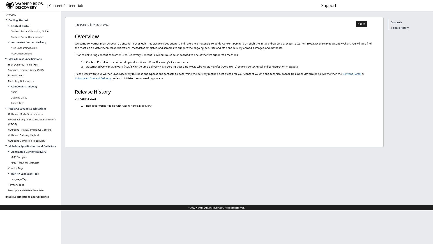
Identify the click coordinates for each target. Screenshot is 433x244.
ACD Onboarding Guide (24, 47)
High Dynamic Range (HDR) (23, 64)
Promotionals (16, 75)
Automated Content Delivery (93, 78)
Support (328, 5)
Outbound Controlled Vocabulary (26, 140)
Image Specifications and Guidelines (27, 196)
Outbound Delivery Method (23, 135)
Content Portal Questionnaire (27, 37)
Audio (14, 92)
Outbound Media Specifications (25, 114)
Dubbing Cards (19, 97)
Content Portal (352, 73)
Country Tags (15, 168)
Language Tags (19, 179)
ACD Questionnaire (21, 53)
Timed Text (17, 103)
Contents (396, 22)
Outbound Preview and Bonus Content (29, 129)
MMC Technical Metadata (25, 162)
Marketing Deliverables (21, 81)
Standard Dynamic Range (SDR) (26, 70)
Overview (10, 14)
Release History (400, 27)
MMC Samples (19, 157)
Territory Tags (16, 184)
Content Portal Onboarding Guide (29, 31)
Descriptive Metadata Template (26, 190)
